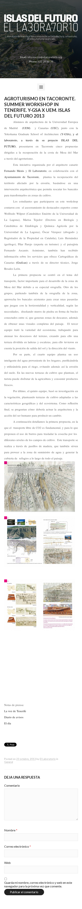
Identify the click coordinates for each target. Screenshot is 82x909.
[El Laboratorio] (41, 22)
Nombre (10, 830)
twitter (43, 48)
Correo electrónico (17, 846)
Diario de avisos (13, 717)
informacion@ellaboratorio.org (44, 57)
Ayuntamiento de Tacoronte (21, 177)
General (8, 762)
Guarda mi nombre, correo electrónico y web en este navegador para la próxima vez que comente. (38, 884)
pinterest (37, 48)
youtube (49, 48)
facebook (32, 48)
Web (7, 862)
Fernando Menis (14, 171)
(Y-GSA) (65, 134)
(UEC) (54, 128)
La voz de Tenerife (15, 711)
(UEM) (26, 128)
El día (7, 723)
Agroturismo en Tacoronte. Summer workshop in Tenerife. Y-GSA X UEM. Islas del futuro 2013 (40, 107)
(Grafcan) (21, 262)
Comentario (12, 785)
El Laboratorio (38, 171)
